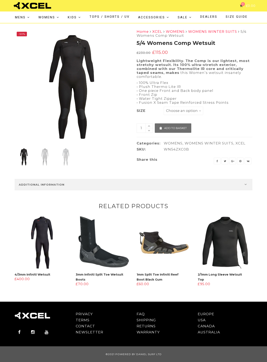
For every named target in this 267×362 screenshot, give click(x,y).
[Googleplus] (232, 161)
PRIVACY (84, 314)
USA (202, 320)
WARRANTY (148, 332)
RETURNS (146, 326)
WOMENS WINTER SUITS (212, 31)
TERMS (82, 320)
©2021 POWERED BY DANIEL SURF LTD (134, 354)
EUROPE (206, 314)
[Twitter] (225, 161)
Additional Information (41, 184)
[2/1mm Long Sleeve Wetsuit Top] (225, 242)
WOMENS (175, 31)
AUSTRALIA (209, 332)
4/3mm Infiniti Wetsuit (32, 274)
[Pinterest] (240, 161)
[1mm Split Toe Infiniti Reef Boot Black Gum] (164, 242)
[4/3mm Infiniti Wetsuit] (42, 242)
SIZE (141, 111)
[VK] (248, 161)
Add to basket (173, 126)
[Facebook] (217, 161)
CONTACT (85, 326)
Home (143, 31)
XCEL (157, 31)
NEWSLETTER (89, 332)
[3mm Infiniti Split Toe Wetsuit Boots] (103, 242)
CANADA (206, 326)
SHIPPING (146, 320)
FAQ (141, 314)
